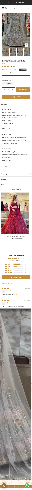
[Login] (25, 8)
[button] (6, 66)
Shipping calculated (13, 72)
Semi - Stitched (7, 83)
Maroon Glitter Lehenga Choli (16, 236)
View (16, 241)
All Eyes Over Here (12, 486)
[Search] (6, 8)
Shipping (4, 174)
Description (4, 105)
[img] (5, 288)
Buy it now (16, 97)
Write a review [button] (16, 277)
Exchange (4, 179)
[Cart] (29, 8)
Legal (3, 184)
